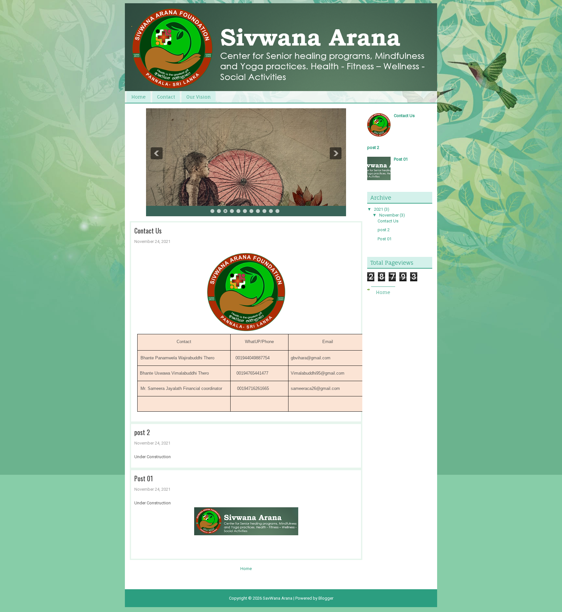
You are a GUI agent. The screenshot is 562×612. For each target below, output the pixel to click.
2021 (378, 209)
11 (277, 211)
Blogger (325, 598)
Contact (166, 97)
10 (271, 211)
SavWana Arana (277, 598)
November (389, 215)
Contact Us (148, 230)
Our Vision (198, 97)
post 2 (142, 432)
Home (138, 97)
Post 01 (143, 478)
